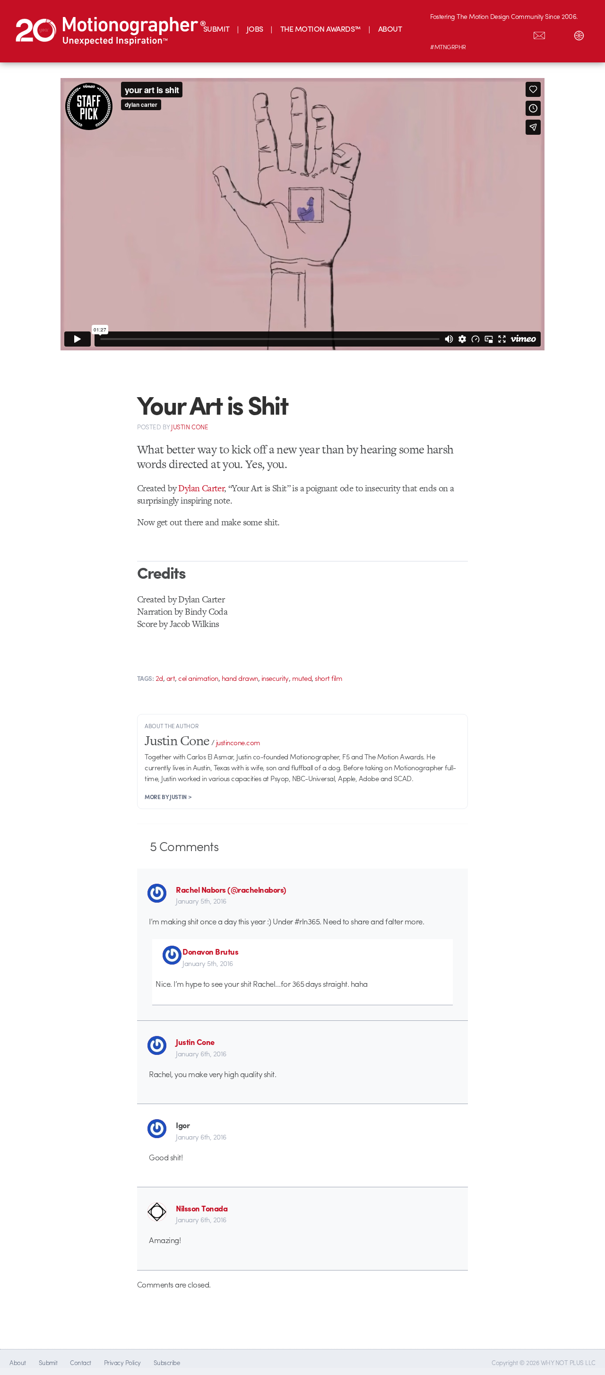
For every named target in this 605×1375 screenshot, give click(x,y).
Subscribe (167, 1362)
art (170, 678)
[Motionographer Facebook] (499, 33)
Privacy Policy (122, 1362)
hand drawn (240, 678)
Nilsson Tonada (201, 1208)
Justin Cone (195, 1041)
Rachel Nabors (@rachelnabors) (231, 889)
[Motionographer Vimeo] (479, 33)
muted (301, 678)
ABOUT (390, 28)
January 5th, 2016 (201, 901)
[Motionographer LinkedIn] (459, 33)
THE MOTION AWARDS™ (320, 28)
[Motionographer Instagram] (440, 33)
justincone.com (238, 742)
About (17, 1362)
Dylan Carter (201, 488)
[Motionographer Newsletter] (539, 33)
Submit (48, 1362)
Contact (80, 1362)
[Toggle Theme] (579, 33)
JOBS (255, 28)
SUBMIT (216, 28)
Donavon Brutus (210, 951)
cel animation (198, 678)
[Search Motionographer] (559, 33)
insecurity (275, 678)
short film (328, 678)
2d (159, 678)
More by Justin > (168, 796)
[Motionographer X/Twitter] (519, 33)
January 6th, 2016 (201, 1053)
